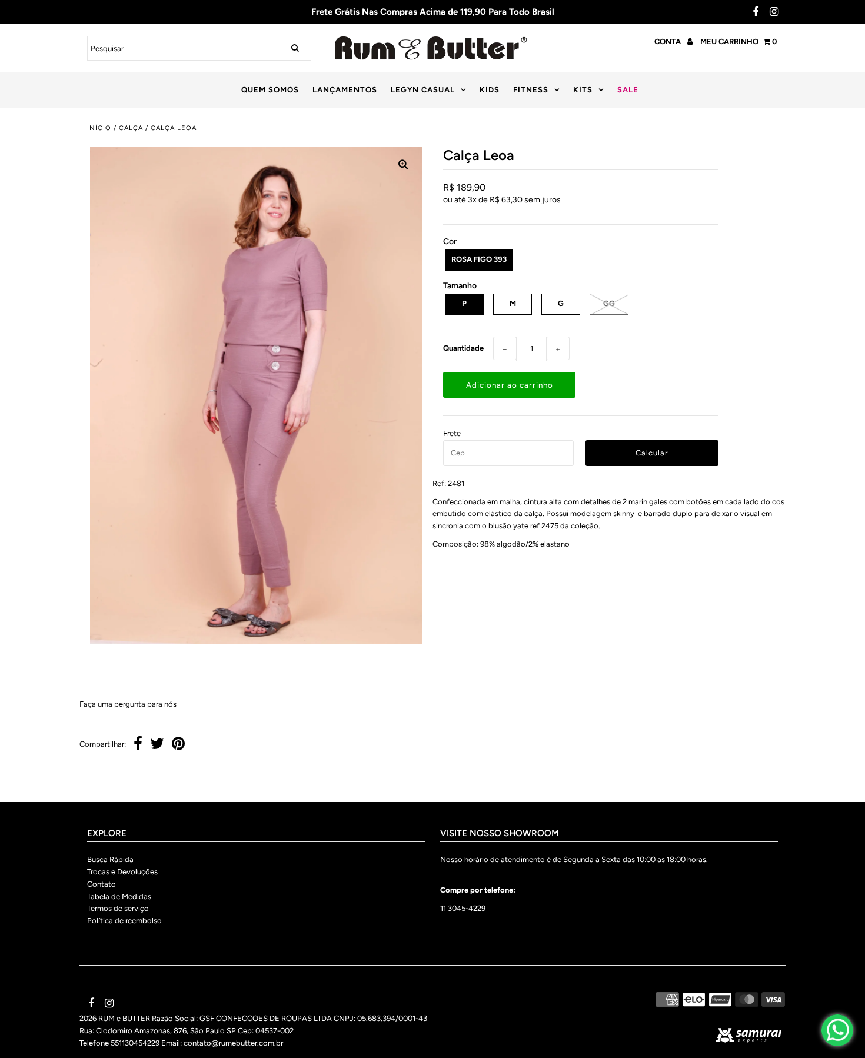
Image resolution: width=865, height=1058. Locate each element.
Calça (131, 128)
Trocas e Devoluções (122, 871)
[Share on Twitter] (157, 745)
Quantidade (463, 348)
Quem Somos (270, 89)
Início (99, 128)
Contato (101, 884)
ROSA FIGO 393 (479, 259)
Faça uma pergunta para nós (128, 704)
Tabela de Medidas (119, 896)
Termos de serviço (118, 908)
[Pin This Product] (178, 745)
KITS (583, 89)
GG (609, 303)
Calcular (652, 452)
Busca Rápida (110, 859)
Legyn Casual (423, 89)
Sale (627, 89)
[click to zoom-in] (403, 165)
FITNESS (530, 89)
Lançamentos (344, 89)
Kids (490, 89)
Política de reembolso (124, 920)
